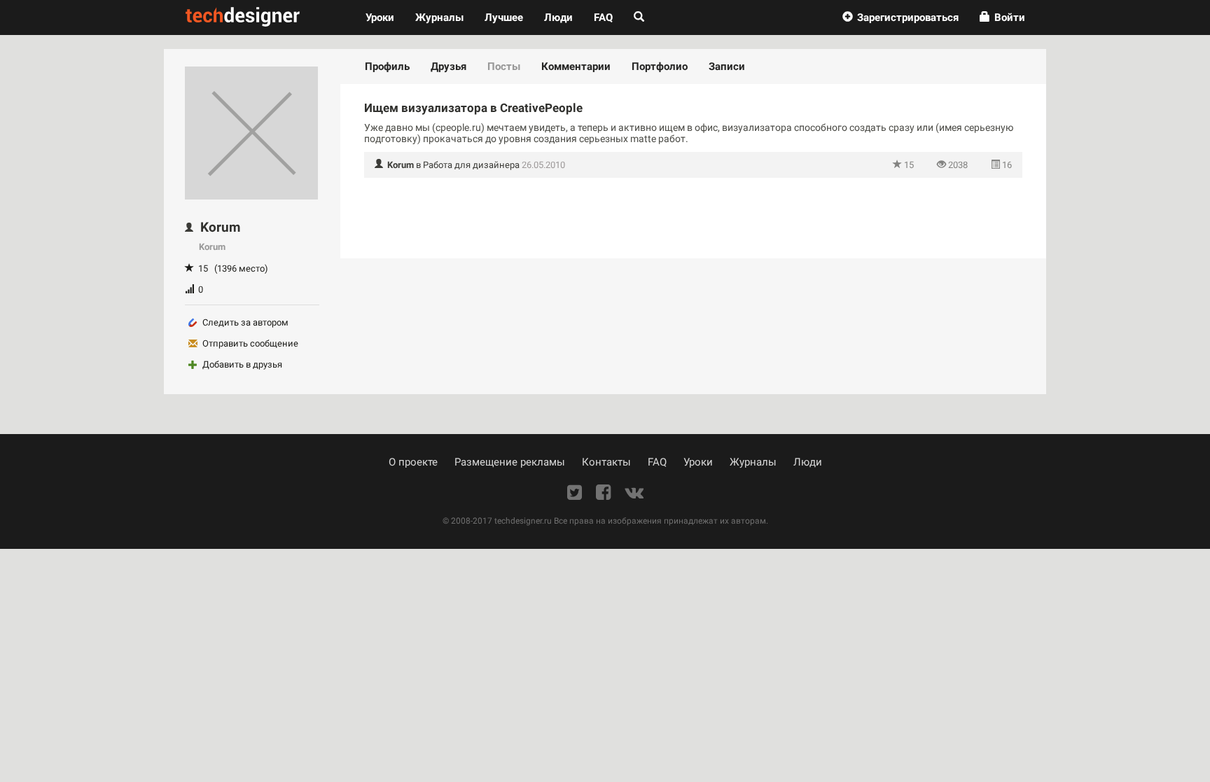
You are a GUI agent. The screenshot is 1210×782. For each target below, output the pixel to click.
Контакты (606, 462)
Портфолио (660, 66)
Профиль (387, 66)
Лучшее (504, 17)
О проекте (413, 462)
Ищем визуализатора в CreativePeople (473, 108)
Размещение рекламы (509, 462)
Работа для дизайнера (471, 165)
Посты (503, 66)
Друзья (448, 66)
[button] (900, 17)
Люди (558, 17)
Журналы (753, 462)
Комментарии (576, 66)
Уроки (385, 17)
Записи (727, 66)
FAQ (603, 17)
